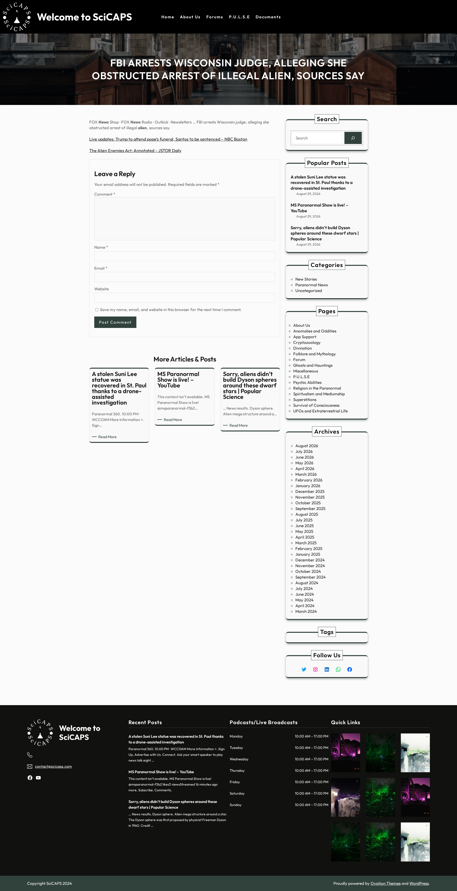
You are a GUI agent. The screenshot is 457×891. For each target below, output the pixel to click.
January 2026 (307, 485)
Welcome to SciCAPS (84, 16)
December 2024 (310, 559)
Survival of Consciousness (316, 405)
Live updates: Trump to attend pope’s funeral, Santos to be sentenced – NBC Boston (168, 139)
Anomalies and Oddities (314, 330)
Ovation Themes (386, 883)
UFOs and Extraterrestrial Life (320, 410)
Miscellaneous (305, 370)
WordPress (419, 883)
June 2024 (304, 594)
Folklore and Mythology (314, 353)
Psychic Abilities (307, 382)
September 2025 (310, 508)
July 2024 (304, 588)
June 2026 (304, 457)
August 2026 (306, 445)
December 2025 (309, 491)
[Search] (353, 138)
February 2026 (309, 479)
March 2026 (306, 474)
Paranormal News (311, 284)
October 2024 (308, 571)
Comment (104, 194)
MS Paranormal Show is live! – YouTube (319, 207)
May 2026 (304, 462)
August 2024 (306, 582)
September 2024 (310, 576)
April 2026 (304, 468)
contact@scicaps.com (53, 766)
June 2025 (304, 525)
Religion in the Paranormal (317, 388)
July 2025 (304, 519)
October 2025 (308, 502)
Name (101, 247)
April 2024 (304, 605)
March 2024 (306, 611)
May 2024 (304, 599)
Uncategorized (308, 290)
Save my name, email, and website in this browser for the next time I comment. (171, 309)
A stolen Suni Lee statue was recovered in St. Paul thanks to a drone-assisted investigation (322, 182)
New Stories (306, 279)
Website (101, 288)
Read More (108, 437)
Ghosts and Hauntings (313, 365)
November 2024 (310, 565)
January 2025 (307, 554)
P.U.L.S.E (301, 376)
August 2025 (306, 514)
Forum (299, 359)
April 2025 (304, 537)
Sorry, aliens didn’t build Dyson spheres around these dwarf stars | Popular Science (325, 233)
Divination (302, 348)
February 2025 (308, 548)
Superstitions (304, 399)
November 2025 (310, 497)
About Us (301, 325)
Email (100, 268)
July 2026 (304, 451)
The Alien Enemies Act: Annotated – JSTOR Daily (135, 150)
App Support (304, 336)
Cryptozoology (307, 342)
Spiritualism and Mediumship (319, 393)
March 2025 (306, 542)
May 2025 (304, 531)
